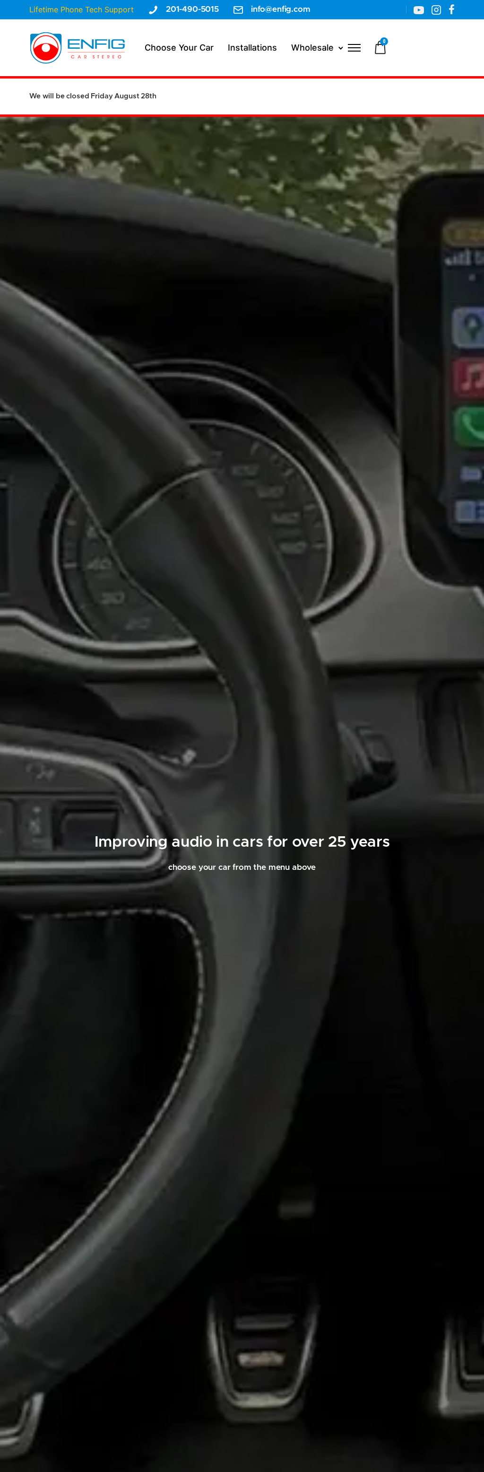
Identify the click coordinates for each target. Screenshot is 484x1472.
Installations (252, 48)
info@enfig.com (281, 9)
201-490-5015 (192, 9)
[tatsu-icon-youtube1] (419, 9)
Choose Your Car (179, 48)
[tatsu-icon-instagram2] (436, 9)
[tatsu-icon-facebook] (452, 9)
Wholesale (312, 48)
